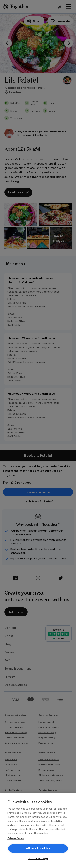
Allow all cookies (38, 848)
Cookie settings (38, 858)
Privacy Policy (15, 837)
